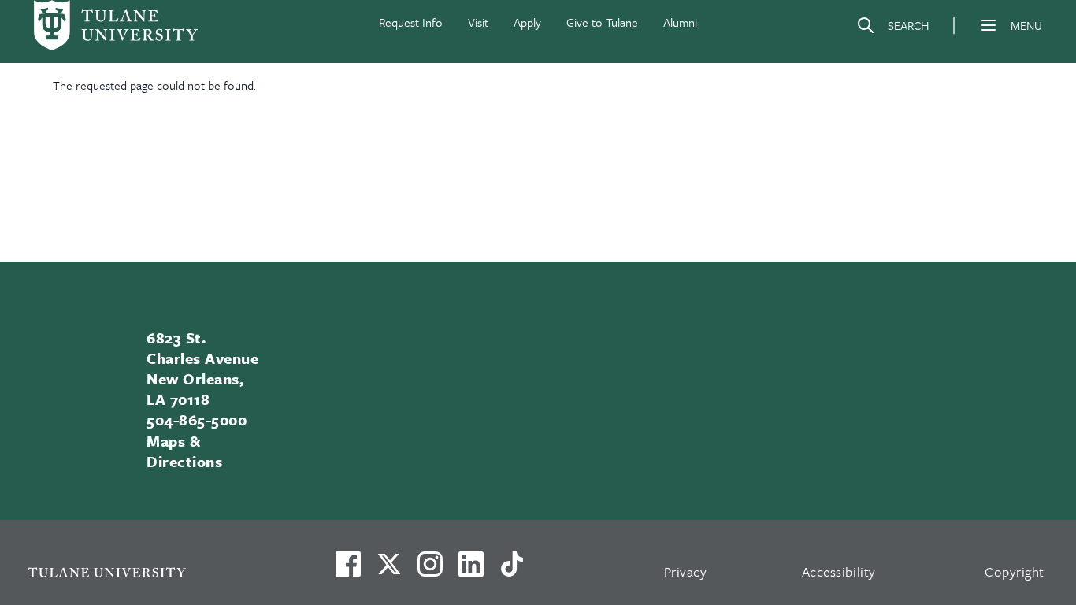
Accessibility (839, 571)
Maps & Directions (184, 451)
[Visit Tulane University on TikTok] (512, 570)
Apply (527, 22)
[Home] (116, 25)
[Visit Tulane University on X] (389, 570)
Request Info (411, 22)
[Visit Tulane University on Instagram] (430, 570)
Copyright (1014, 571)
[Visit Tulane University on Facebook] (348, 570)
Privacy (685, 571)
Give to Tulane (602, 22)
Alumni (680, 22)
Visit (478, 22)
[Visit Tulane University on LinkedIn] (471, 570)
